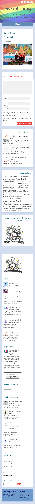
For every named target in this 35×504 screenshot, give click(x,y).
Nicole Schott (6, 199)
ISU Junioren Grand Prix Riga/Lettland (14, 308)
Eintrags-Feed (7, 461)
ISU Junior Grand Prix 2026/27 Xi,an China (15, 321)
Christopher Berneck (12, 184)
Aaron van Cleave (11, 177)
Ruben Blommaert (21, 204)
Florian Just (6, 185)
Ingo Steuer (22, 186)
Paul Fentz (24, 199)
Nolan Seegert (15, 199)
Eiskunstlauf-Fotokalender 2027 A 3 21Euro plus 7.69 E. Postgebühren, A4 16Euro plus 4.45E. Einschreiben (12, 294)
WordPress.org (7, 466)
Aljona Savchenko (18, 179)
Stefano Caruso (26, 206)
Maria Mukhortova (26, 189)
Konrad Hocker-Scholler (9, 189)
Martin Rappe (20, 191)
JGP (28, 185)
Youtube (31, 2)
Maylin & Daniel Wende (16, 193)
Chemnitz (24, 182)
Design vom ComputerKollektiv (25, 498)
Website (6, 109)
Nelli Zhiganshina (18, 197)
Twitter (25, 2)
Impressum (23, 491)
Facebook (22, 2)
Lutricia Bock (18, 189)
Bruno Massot (19, 182)
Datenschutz (23, 493)
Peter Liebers (9, 201)
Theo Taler (5, 210)
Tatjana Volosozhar (17, 208)
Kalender (5, 187)
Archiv (21, 494)
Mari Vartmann (9, 191)
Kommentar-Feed (8, 464)
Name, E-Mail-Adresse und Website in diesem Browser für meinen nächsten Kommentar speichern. (15, 114)
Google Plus (28, 2)
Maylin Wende (12, 195)
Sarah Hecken (14, 206)
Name (6, 98)
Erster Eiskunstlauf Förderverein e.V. (17, 11)
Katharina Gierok (18, 187)
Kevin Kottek (25, 187)
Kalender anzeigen (16, 392)
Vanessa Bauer (12, 210)
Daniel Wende (22, 184)
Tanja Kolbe (7, 208)
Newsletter (27, 197)
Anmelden (6, 459)
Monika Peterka (19, 195)
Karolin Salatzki (11, 187)
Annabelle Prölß (9, 182)
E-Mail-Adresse (6, 105)
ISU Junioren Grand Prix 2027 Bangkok (14, 284)
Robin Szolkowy (12, 202)
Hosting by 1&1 (24, 496)
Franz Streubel (13, 185)
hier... (5, 369)
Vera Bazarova (19, 210)
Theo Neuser (26, 208)
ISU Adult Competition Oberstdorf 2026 (15, 334)
